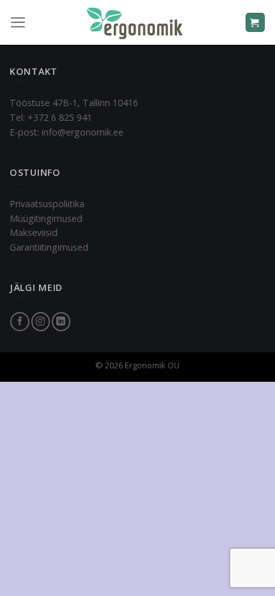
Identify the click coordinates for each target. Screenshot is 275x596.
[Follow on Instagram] (40, 321)
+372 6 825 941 (60, 117)
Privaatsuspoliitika (47, 204)
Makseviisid (34, 232)
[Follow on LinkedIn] (61, 321)
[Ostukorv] (255, 22)
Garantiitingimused (49, 247)
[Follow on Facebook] (19, 321)
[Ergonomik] (137, 22)
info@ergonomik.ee (82, 132)
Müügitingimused (46, 218)
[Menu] (18, 22)
